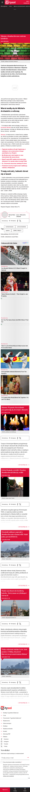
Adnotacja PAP (6, 734)
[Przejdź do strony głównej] (10, 2)
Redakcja (5, 726)
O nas (4, 715)
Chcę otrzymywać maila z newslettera (12, 762)
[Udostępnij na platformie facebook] (17, 221)
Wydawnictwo (6, 721)
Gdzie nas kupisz (7, 723)
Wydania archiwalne (8, 729)
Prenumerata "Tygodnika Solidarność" (12, 718)
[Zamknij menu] (2, 2)
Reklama (5, 736)
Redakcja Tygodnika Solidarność (10, 713)
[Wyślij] (28, 757)
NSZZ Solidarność (26, 2)
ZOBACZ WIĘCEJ (17, 230)
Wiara (10, 6)
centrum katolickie (21, 227)
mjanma (8, 230)
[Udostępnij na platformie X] (20, 221)
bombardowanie (9, 227)
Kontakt (5, 731)
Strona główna (4, 6)
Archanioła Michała (6, 127)
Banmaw (3, 135)
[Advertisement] (15, 21)
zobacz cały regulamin (8, 776)
